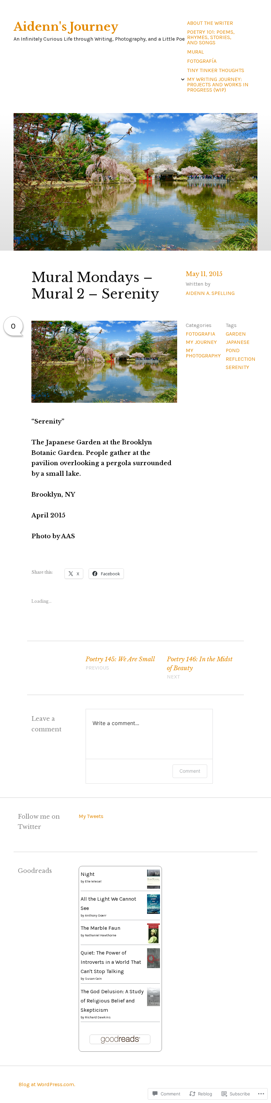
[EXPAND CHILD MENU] (182, 79)
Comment (189, 771)
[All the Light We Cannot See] (153, 912)
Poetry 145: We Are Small (120, 663)
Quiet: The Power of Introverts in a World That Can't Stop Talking (111, 962)
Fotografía (201, 61)
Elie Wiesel (93, 881)
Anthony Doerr (95, 916)
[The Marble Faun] (153, 941)
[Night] (153, 887)
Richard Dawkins (98, 1017)
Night (88, 874)
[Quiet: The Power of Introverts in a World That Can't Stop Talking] (153, 966)
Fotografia (200, 334)
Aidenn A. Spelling (210, 293)
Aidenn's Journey (66, 27)
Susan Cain (93, 979)
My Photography (203, 353)
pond (233, 350)
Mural (195, 52)
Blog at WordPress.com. (47, 1084)
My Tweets (91, 816)
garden (236, 334)
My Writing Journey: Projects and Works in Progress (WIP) (218, 84)
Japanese (238, 342)
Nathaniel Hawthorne (100, 935)
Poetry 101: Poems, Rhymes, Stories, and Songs (211, 37)
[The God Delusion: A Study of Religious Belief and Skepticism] (153, 1004)
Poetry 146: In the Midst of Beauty (200, 667)
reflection (240, 359)
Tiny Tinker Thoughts (215, 70)
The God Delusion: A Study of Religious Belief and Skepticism (112, 1000)
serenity (237, 367)
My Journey (201, 342)
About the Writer (210, 23)
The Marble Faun (100, 928)
